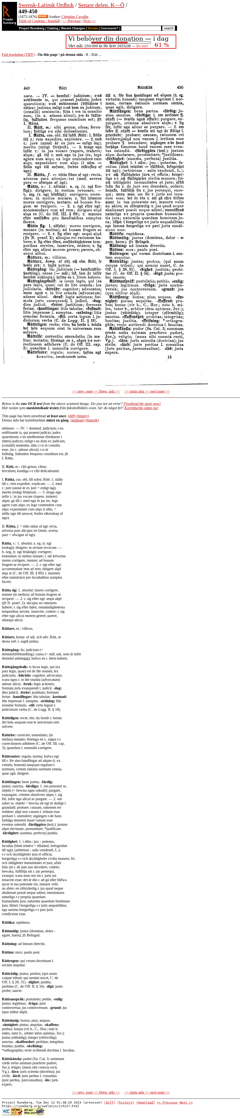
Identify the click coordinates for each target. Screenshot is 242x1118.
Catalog (52, 28)
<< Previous (71, 21)
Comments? (109, 28)
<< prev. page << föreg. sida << (96, 391)
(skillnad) (77, 420)
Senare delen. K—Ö (101, 5)
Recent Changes (73, 28)
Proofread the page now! (142, 404)
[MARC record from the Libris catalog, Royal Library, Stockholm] (43, 17)
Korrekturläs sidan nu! (141, 408)
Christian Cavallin (74, 17)
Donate (93, 28)
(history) (83, 416)
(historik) (92, 420)
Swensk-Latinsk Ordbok (46, 5)
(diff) (72, 416)
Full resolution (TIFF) (18, 55)
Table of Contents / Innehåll (39, 21)
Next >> (89, 21)
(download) (145, 1102)
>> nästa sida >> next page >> (147, 391)
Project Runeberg (31, 28)
